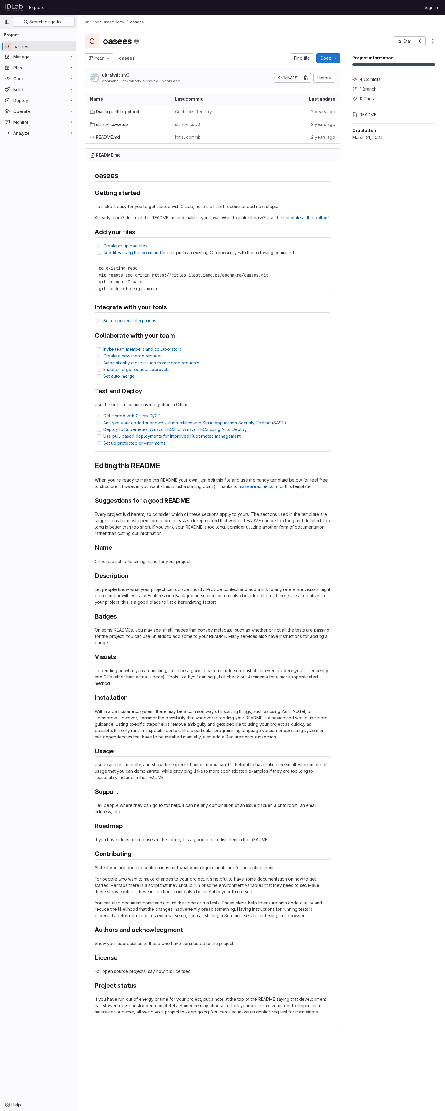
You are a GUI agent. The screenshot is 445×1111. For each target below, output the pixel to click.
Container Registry (193, 111)
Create (110, 245)
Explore (37, 7)
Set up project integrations (129, 320)
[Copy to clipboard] (323, 268)
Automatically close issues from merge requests (151, 362)
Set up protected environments (134, 443)
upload (131, 245)
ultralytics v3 (116, 75)
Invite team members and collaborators (142, 349)
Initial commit (187, 137)
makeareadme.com (258, 486)
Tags (367, 98)
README (368, 114)
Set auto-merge (119, 376)
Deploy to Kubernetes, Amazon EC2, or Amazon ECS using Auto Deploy (175, 429)
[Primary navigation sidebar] (7, 22)
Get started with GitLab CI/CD (132, 415)
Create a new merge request (132, 355)
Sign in (431, 7)
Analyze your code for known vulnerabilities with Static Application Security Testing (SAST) (194, 422)
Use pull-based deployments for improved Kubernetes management (172, 436)
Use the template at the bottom (297, 217)
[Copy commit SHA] (306, 78)
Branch (368, 88)
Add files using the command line (136, 252)
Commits (370, 79)
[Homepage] (13, 7)
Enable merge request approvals (136, 369)
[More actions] (433, 41)
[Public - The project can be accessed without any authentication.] (136, 41)
